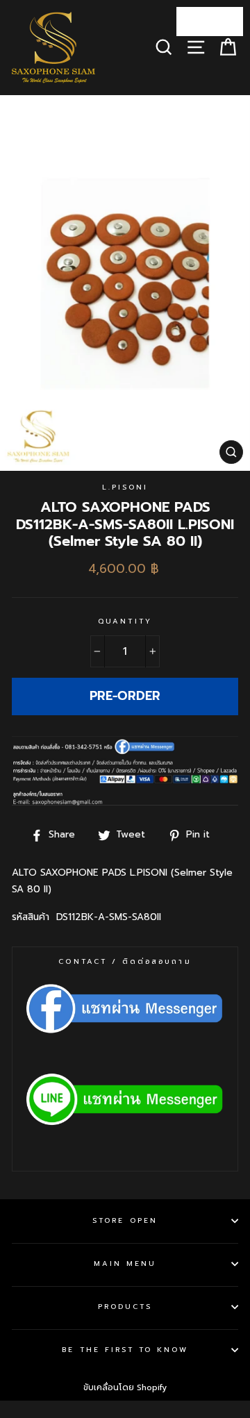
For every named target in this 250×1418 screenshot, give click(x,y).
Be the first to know (125, 1349)
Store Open (125, 1220)
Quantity (124, 621)
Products (125, 1306)
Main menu (125, 1263)
